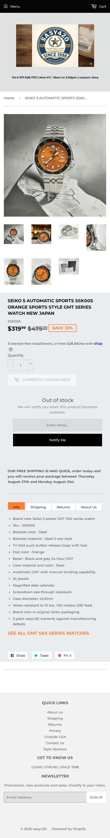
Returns (63, 507)
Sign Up (96, 797)
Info (16, 507)
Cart (102, 6)
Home (9, 98)
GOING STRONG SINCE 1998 (55, 767)
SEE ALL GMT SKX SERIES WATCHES (48, 633)
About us (55, 712)
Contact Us (55, 743)
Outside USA (55, 737)
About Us (89, 507)
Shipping (38, 507)
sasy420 (40, 829)
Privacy (55, 731)
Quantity (16, 355)
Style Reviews (55, 749)
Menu (15, 6)
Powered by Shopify (69, 829)
